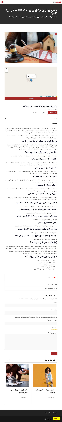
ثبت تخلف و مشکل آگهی (50, 288)
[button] (31, 80)
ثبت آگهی (49, 412)
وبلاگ (45, 412)
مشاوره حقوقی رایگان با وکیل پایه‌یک (45, 391)
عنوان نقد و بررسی (52, 320)
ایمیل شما (54, 310)
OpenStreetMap (47, 96)
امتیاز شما (54, 328)
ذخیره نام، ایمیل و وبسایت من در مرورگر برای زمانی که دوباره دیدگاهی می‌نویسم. (35, 317)
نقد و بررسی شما (52, 333)
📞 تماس (56, 418)
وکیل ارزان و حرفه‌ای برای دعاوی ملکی (19, 391)
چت (42, 113)
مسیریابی (31, 98)
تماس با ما (55, 412)
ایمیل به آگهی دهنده (51, 284)
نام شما (55, 302)
